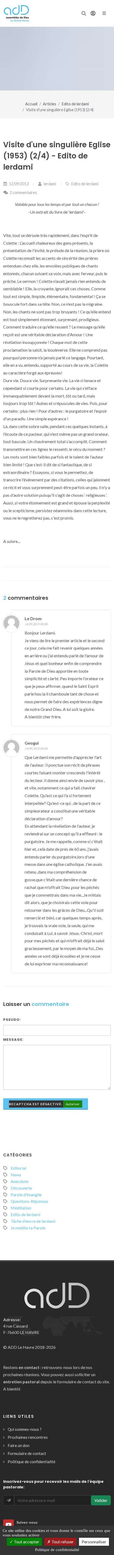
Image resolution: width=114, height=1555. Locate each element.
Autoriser (73, 1104)
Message (12, 1039)
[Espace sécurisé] (92, 13)
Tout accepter (26, 1541)
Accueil (31, 104)
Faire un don (18, 1445)
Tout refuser (62, 1541)
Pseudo (11, 1019)
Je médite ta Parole (28, 1227)
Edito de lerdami (75, 104)
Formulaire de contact (27, 1453)
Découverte (21, 1187)
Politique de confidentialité (31, 1461)
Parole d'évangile (26, 1194)
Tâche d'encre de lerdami (33, 1221)
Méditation (21, 1207)
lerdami (49, 184)
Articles (49, 104)
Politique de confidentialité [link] (57, 1550)
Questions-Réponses (29, 1201)
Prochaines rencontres (28, 1437)
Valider (100, 1500)
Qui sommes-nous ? (25, 1429)
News (16, 1174)
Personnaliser (94, 1541)
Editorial (18, 1167)
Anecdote (19, 1181)
